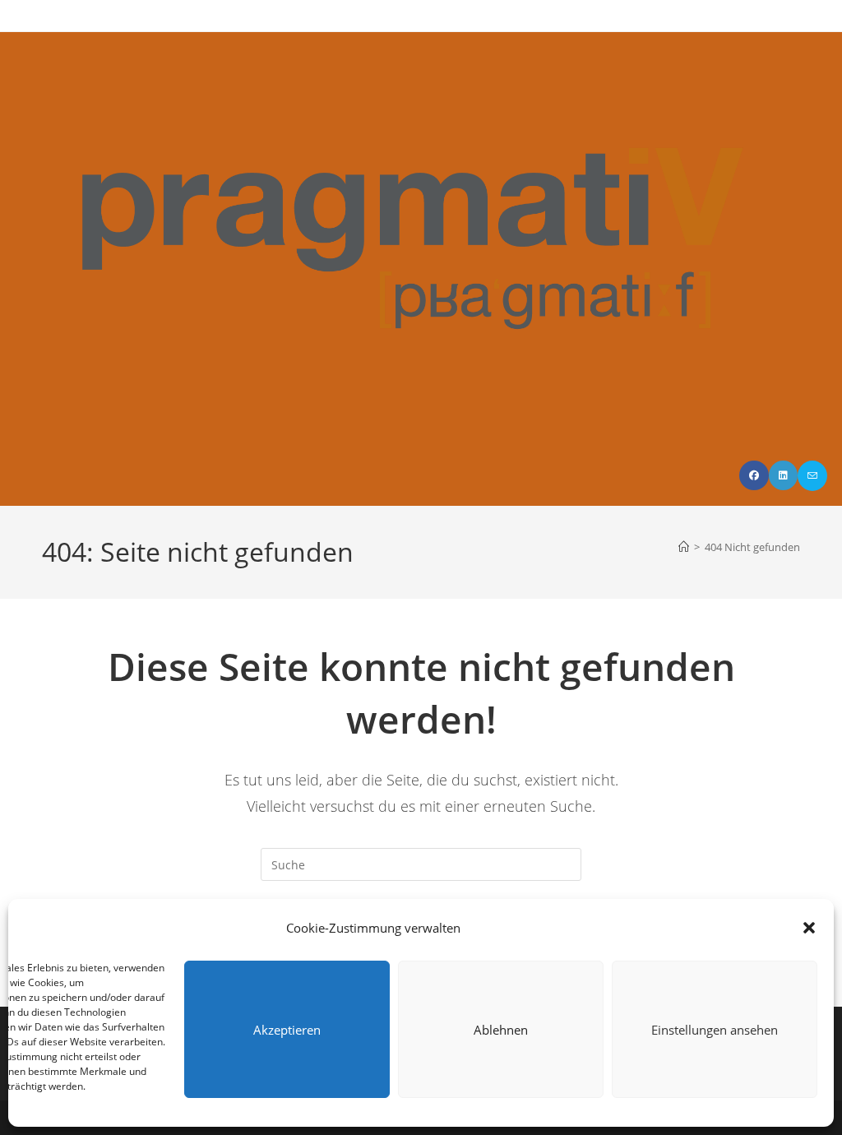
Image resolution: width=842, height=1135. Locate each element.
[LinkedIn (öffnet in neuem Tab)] (783, 475)
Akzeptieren (287, 1030)
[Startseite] (683, 547)
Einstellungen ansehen (714, 1030)
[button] (809, 928)
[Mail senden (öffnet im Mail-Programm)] (812, 476)
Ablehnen (501, 1030)
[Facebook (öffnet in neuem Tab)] (754, 475)
